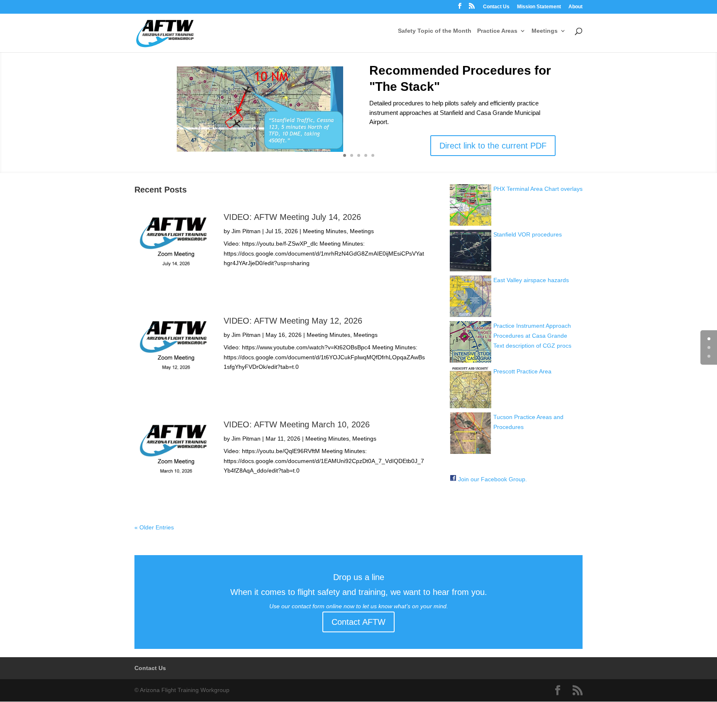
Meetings (545, 31)
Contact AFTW (358, 621)
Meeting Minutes (324, 231)
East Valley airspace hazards (531, 280)
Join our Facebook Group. (492, 479)
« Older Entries (154, 527)
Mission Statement (539, 7)
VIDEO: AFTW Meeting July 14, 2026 (292, 217)
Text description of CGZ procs (532, 345)
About (575, 7)
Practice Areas (497, 31)
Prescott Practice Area (522, 371)
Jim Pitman (246, 231)
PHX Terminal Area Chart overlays (538, 188)
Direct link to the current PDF (492, 145)
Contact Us (496, 7)
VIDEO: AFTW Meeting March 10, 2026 (297, 424)
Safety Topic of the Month (434, 31)
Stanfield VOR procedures (527, 234)
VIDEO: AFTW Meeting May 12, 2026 (293, 320)
